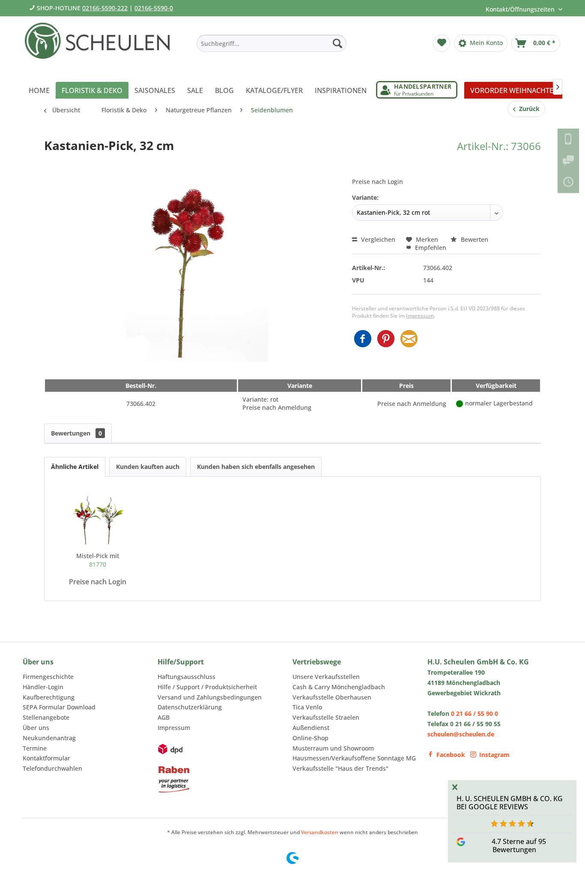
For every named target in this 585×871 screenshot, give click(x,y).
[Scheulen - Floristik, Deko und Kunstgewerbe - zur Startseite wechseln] (101, 46)
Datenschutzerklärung (190, 707)
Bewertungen (76, 433)
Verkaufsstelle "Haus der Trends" (340, 768)
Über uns (36, 728)
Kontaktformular (46, 758)
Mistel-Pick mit (97, 560)
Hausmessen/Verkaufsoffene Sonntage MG (354, 758)
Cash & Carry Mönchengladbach (338, 687)
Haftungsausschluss (186, 677)
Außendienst (310, 728)
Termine (35, 748)
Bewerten (473, 239)
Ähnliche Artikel (74, 467)
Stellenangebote (46, 717)
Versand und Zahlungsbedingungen (210, 697)
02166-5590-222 (105, 8)
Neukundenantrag (49, 738)
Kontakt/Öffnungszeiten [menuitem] (521, 9)
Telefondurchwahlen (52, 768)
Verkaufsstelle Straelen (325, 717)
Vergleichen (377, 239)
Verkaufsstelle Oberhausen (331, 697)
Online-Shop (310, 738)
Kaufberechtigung (49, 697)
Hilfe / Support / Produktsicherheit (207, 687)
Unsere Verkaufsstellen (326, 677)
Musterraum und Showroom (333, 748)
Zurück (528, 109)
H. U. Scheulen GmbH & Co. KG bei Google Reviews (510, 802)
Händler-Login (43, 687)
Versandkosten (319, 832)
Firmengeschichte (48, 677)
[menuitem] (271, 43)
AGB (164, 717)
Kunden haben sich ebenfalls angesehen (256, 467)
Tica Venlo (307, 707)
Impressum (420, 315)
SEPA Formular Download (59, 707)
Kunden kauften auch (147, 467)
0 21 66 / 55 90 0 (474, 713)
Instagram (494, 755)
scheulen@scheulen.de (460, 734)
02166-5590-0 (153, 8)
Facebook (450, 755)
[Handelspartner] (416, 90)
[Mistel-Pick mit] (97, 517)
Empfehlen (429, 247)
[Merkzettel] (441, 43)
